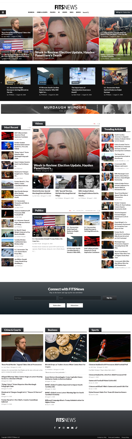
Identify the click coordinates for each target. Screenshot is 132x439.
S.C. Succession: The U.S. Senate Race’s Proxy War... (21, 251)
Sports (95, 329)
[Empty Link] (97, 123)
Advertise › (75, 305)
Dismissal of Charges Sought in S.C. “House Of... (21, 174)
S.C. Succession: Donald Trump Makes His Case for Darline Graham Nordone (15, 55)
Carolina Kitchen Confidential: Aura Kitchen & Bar (20, 242)
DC (74, 210)
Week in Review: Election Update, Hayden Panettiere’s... (63, 166)
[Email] (73, 428)
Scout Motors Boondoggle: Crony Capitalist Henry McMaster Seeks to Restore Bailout (63, 378)
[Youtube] (69, 428)
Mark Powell (6, 58)
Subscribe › (57, 305)
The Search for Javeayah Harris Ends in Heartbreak (122, 156)
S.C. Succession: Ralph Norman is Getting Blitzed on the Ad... (17, 90)
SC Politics (5, 52)
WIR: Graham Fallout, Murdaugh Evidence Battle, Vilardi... (88, 193)
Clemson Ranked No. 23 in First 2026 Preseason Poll (107, 375)
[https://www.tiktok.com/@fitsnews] (76, 428)
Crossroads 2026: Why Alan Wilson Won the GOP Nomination (122, 263)
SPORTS (64, 12)
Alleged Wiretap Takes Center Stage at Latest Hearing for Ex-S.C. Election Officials (21, 378)
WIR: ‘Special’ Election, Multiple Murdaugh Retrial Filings (65, 193)
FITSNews (40, 58)
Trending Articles (113, 129)
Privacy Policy (125, 437)
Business (52, 329)
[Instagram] (65, 428)
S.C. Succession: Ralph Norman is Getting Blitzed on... (91, 229)
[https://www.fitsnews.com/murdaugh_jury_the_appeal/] (66, 109)
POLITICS (52, 12)
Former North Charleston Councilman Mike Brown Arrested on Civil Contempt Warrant (116, 236)
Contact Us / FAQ (101, 437)
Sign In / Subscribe (124, 12)
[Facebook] (56, 428)
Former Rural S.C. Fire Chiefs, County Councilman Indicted (21, 183)
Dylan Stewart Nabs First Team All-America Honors (107, 392)
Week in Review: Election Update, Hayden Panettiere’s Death (64, 53)
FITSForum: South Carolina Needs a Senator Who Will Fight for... (49, 90)
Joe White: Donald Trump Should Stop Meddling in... (20, 261)
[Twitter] (60, 428)
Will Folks (37, 196)
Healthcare (75, 82)
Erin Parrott (106, 58)
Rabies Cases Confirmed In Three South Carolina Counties (115, 55)
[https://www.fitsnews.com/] (66, 7)
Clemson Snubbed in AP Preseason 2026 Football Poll (22, 213)
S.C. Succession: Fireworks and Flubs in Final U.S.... (21, 203)
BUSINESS (31, 12)
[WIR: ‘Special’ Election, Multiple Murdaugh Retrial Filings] (66, 182)
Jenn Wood (6, 36)
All (95, 123)
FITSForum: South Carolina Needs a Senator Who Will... (74, 250)
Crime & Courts (12, 329)
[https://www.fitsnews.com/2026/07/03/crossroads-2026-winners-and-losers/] (108, 167)
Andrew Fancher (21, 236)
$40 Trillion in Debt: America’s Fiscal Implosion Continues (91, 250)
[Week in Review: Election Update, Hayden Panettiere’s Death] (66, 150)
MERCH (78, 12)
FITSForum (44, 95)
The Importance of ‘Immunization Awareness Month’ (81, 90)
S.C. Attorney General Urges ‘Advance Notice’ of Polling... (22, 222)
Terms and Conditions (114, 437)
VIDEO (71, 12)
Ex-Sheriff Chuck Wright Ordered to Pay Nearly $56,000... (22, 232)
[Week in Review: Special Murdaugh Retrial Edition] (43, 182)
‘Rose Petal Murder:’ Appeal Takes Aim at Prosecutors (15, 33)
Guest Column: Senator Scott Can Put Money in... (22, 164)
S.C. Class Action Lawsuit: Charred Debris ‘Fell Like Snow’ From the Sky (114, 33)
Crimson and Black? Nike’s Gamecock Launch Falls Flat (108, 386)
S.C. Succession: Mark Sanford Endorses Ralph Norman (112, 90)
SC (59, 12)
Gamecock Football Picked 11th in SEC (103, 380)
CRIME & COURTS (42, 12)
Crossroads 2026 (90, 210)
